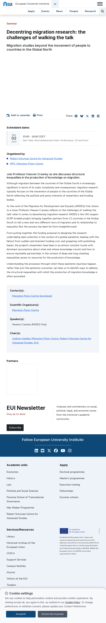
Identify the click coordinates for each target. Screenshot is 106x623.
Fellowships (66, 491)
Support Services (16, 559)
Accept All (21, 614)
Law (9, 484)
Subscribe (15, 427)
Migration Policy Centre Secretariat (32, 296)
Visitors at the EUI (17, 578)
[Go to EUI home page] (7, 4)
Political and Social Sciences (22, 491)
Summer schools (69, 497)
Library (11, 536)
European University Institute (32, 3)
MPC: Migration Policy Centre (26, 163)
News (59, 11)
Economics (12, 472)
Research (90, 11)
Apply (31, 11)
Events (45, 11)
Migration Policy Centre (25, 310)
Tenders (11, 585)
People (74, 11)
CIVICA (11, 553)
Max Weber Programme (20, 507)
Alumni (11, 572)
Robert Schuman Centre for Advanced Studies (36, 158)
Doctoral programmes (72, 472)
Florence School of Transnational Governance (25, 499)
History (11, 478)
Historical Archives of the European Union (21, 545)
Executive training (70, 484)
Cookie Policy (72, 602)
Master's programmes (72, 478)
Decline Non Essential (52, 614)
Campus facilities (16, 566)
